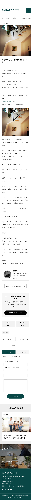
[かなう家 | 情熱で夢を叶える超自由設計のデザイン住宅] (10, 10)
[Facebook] (16, 278)
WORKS (5, 414)
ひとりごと (5, 332)
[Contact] (11, 489)
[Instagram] (14, 278)
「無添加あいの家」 (7, 101)
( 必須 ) (11, 361)
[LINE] (2, 489)
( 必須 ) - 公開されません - (12, 367)
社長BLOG (5, 23)
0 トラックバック (22, 352)
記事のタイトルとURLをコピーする (15, 286)
